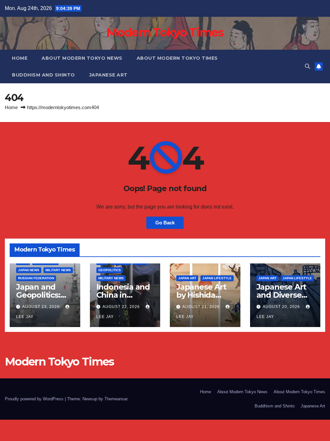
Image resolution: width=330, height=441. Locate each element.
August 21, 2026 (201, 306)
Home (19, 58)
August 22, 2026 (121, 306)
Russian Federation (36, 278)
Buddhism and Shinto (43, 75)
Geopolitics (109, 270)
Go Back (165, 222)
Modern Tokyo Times (164, 32)
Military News (58, 270)
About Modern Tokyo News (82, 58)
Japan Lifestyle (217, 278)
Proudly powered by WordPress (35, 398)
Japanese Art (108, 75)
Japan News (28, 270)
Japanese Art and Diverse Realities (281, 295)
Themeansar (115, 398)
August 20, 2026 (282, 306)
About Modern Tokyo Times (177, 58)
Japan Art (187, 278)
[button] (307, 66)
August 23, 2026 (41, 306)
